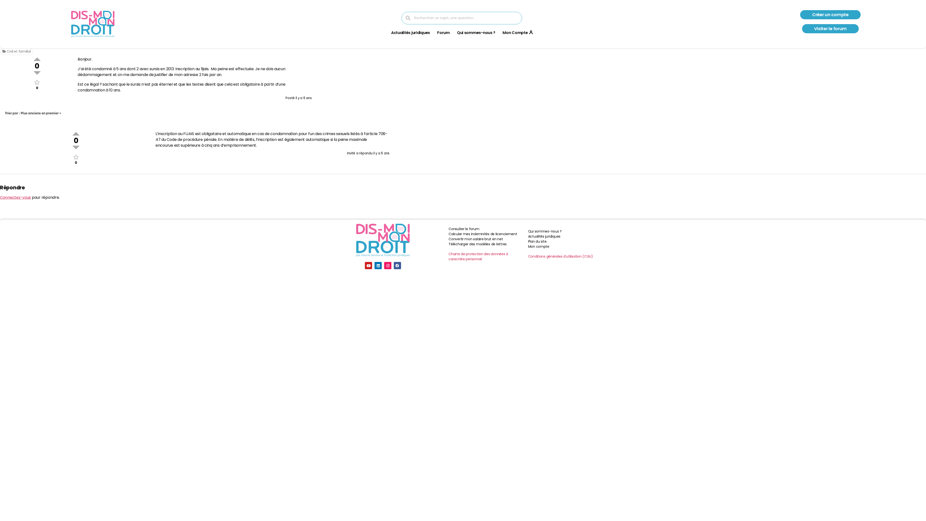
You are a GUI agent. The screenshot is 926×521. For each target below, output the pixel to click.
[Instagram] (387, 265)
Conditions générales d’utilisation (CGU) (560, 256)
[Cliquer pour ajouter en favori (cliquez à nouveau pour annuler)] (37, 82)
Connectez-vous (15, 197)
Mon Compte (515, 32)
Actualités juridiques (410, 32)
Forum (443, 32)
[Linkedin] (378, 265)
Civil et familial (18, 51)
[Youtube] (368, 265)
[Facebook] (397, 265)
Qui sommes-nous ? (476, 32)
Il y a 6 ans (304, 98)
